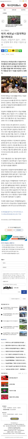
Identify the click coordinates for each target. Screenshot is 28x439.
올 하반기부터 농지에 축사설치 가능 (10, 251)
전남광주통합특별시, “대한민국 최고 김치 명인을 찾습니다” (14, 360)
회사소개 (4, 412)
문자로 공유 (16, 50)
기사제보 (4, 407)
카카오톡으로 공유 (13, 50)
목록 (8, 54)
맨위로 (24, 298)
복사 (4, 54)
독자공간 (4, 406)
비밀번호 (4, 267)
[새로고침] (16, 287)
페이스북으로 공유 (2, 50)
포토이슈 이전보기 (24, 373)
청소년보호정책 (13, 409)
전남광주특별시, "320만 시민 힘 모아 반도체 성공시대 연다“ (14, 363)
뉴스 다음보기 (25, 21)
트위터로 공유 (6, 50)
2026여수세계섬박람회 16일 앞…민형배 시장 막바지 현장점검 (14, 348)
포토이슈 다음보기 (26, 373)
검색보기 (25, 5)
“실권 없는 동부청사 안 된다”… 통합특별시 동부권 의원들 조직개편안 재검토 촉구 (14, 369)
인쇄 (13, 54)
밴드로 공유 (20, 50)
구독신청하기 (14, 418)
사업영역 (16, 414)
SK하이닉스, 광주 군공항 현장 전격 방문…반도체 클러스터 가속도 (14, 342)
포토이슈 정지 (22, 373)
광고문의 (14, 407)
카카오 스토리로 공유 (9, 50)
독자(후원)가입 (9, 407)
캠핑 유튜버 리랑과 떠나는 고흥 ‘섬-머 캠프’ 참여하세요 (14, 345)
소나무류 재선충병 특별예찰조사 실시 (10, 253)
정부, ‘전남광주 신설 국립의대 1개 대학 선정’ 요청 (14, 366)
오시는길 (20, 414)
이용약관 (18, 407)
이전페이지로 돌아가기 (15, 298)
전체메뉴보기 (3, 5)
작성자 (4, 262)
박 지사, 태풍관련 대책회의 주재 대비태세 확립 (12, 245)
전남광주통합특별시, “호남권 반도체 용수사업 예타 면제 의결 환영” (14, 357)
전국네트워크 (5, 416)
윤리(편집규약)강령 (10, 414)
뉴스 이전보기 (3, 21)
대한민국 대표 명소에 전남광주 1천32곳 (12, 351)
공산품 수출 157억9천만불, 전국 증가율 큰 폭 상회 (13, 249)
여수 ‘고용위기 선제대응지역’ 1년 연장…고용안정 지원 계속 (14, 354)
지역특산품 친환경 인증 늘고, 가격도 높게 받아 (12, 247)
